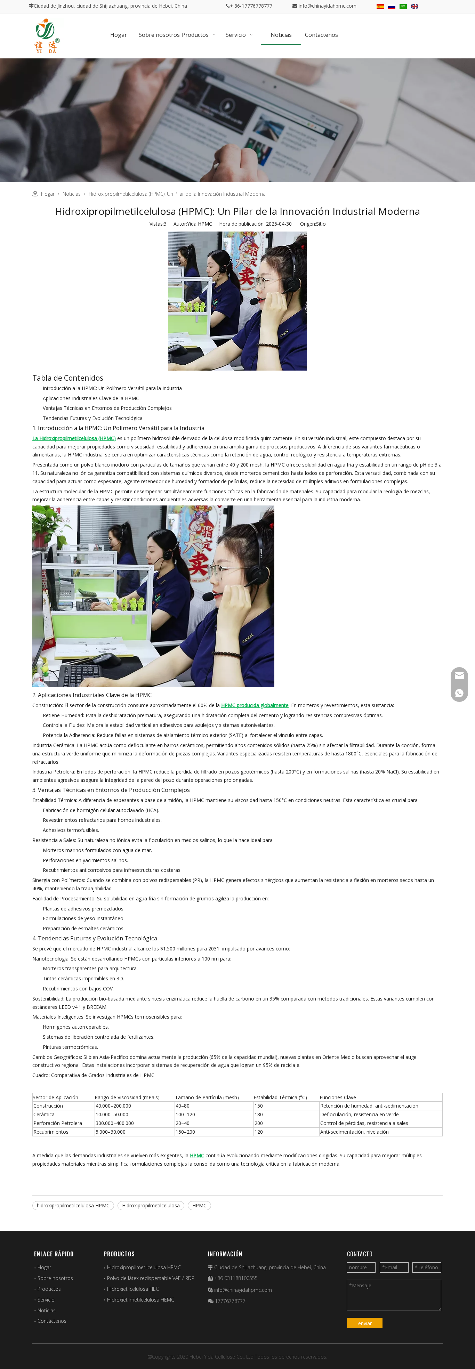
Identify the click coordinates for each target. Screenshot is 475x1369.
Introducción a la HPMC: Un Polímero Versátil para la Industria (112, 388)
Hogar (44, 1267)
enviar (365, 1323)
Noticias (47, 1310)
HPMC (199, 1205)
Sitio (321, 223)
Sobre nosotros (55, 1278)
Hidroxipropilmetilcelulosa (151, 1205)
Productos (49, 1289)
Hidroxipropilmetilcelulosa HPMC (144, 1267)
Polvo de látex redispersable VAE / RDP (150, 1278)
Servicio (46, 1299)
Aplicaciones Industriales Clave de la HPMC (91, 398)
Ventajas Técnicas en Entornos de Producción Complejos (107, 408)
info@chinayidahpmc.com (327, 5)
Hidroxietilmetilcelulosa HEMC (140, 1299)
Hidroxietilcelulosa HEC (133, 1289)
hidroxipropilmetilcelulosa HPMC (73, 1205)
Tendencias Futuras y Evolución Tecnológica (93, 418)
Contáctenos (52, 1321)
